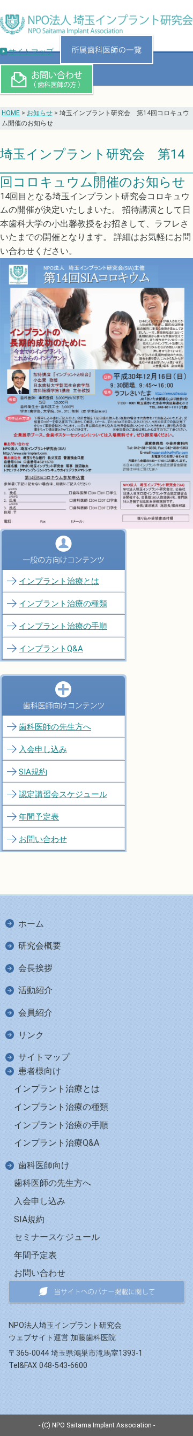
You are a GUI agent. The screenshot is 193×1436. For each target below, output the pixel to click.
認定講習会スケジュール (63, 794)
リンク (31, 1035)
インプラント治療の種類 (63, 603)
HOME (11, 113)
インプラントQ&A (51, 648)
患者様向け (39, 1071)
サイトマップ (31, 51)
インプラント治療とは (59, 581)
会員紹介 (35, 1013)
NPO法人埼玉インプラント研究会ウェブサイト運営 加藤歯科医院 (65, 1331)
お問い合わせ (43, 839)
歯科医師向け (44, 1165)
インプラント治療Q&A (56, 1143)
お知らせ (40, 113)
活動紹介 (35, 990)
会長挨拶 (35, 968)
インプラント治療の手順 (63, 626)
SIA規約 (33, 772)
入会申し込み (43, 749)
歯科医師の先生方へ (55, 727)
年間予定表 (39, 817)
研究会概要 (39, 946)
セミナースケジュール (57, 1237)
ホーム (31, 924)
